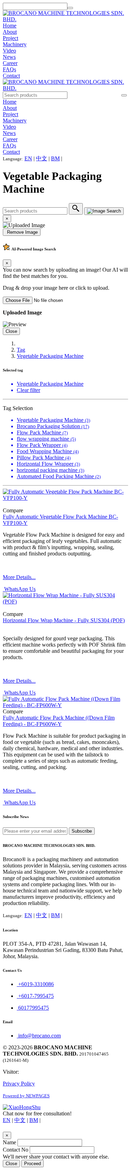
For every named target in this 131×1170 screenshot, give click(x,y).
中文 (41, 158)
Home (9, 26)
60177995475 (33, 1008)
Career (10, 63)
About (10, 32)
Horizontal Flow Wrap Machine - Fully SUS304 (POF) (64, 620)
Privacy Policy (19, 1084)
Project (10, 38)
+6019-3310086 (35, 984)
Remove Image (22, 232)
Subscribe (82, 831)
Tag (21, 350)
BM (55, 158)
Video (9, 51)
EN (28, 158)
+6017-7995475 (35, 996)
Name (9, 1142)
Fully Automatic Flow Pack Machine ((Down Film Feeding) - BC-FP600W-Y (59, 721)
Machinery (15, 44)
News (9, 57)
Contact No (15, 1150)
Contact (11, 76)
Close (11, 331)
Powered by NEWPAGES (26, 1095)
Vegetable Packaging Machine (50, 356)
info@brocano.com (39, 1036)
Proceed (32, 1163)
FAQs (9, 69)
